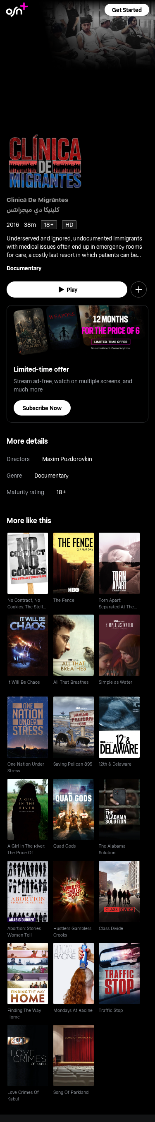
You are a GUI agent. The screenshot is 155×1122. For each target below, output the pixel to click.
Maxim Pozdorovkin (67, 459)
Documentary (24, 268)
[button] (127, 10)
